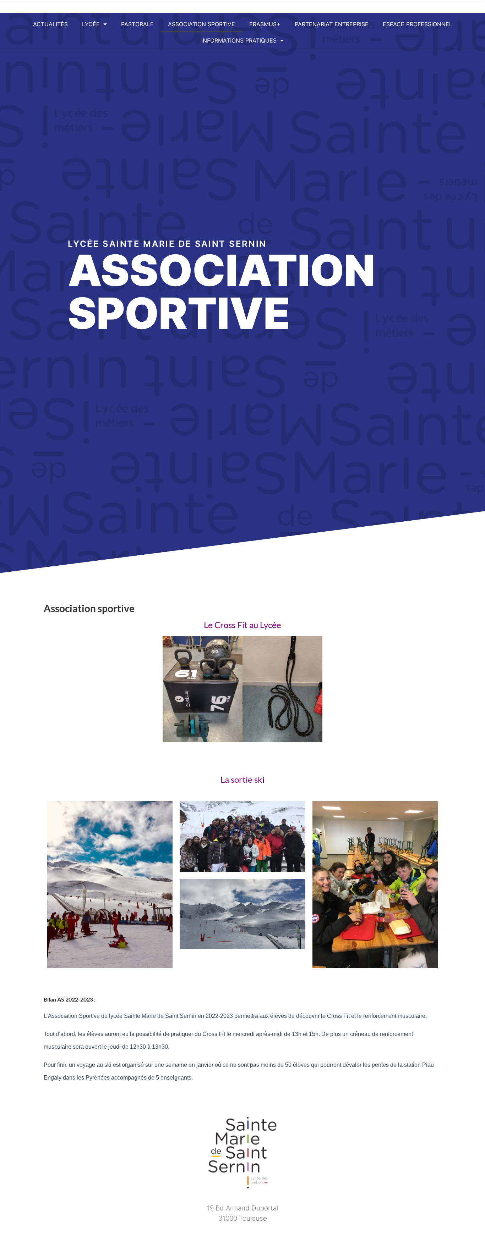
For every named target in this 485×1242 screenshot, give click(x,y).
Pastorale (137, 24)
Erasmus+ (264, 24)
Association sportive (201, 24)
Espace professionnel (417, 24)
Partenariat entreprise (332, 24)
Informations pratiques (239, 40)
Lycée (91, 24)
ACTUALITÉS (50, 24)
